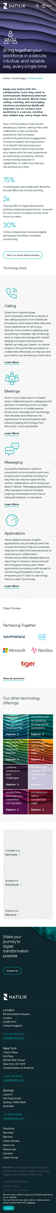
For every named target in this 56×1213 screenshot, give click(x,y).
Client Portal (10, 1157)
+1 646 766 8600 (12, 1076)
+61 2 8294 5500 (12, 1114)
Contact (8, 1153)
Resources (9, 1149)
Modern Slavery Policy (16, 1190)
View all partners (13, 678)
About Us (8, 1145)
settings (31, 1202)
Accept (8, 1208)
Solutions (8, 1128)
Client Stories (11, 1140)
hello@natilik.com (13, 1037)
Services (8, 1132)
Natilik (15, 995)
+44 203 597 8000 (14, 1034)
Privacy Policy (11, 1186)
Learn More (11, 362)
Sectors (8, 1136)
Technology (18, 78)
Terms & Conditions (15, 1181)
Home (6, 78)
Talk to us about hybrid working (22, 255)
